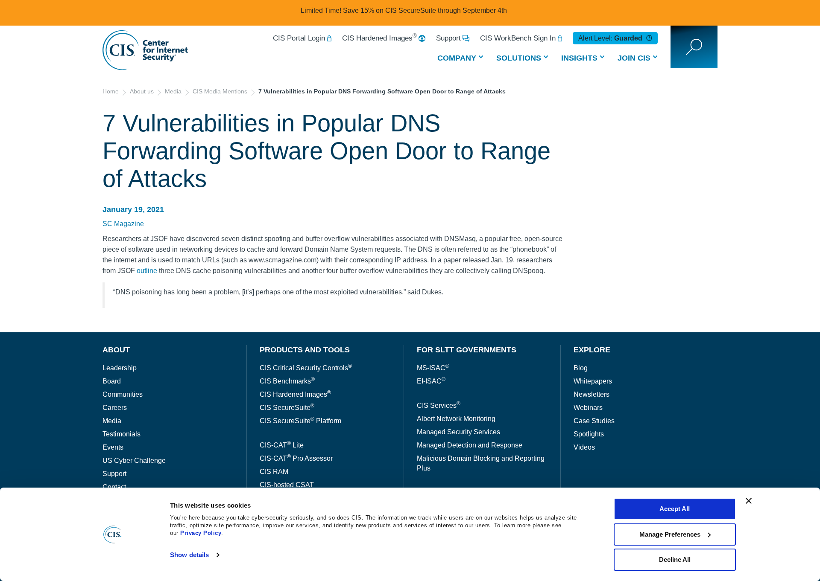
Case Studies (594, 420)
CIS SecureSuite (287, 407)
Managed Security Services (458, 432)
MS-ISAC (433, 368)
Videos (584, 447)
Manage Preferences (669, 534)
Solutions (518, 58)
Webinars (588, 407)
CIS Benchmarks (287, 381)
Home (110, 91)
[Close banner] (749, 501)
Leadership (119, 368)
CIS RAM (274, 471)
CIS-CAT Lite (282, 445)
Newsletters (591, 394)
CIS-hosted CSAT (287, 484)
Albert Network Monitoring (456, 418)
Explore (592, 350)
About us (142, 91)
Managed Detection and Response (469, 445)
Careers (114, 407)
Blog (581, 368)
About (116, 350)
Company (456, 58)
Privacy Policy (200, 533)
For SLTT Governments (466, 350)
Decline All (675, 559)
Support (448, 38)
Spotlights (589, 434)
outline (147, 270)
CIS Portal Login (299, 38)
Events (112, 447)
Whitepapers (593, 381)
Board (111, 381)
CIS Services (438, 405)
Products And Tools (305, 350)
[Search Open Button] (694, 47)
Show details (189, 554)
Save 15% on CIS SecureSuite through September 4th (425, 10)
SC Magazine (123, 223)
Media (173, 91)
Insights (579, 58)
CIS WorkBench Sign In (518, 38)
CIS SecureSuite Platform (300, 420)
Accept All (674, 508)
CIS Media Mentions (220, 91)
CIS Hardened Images (379, 38)
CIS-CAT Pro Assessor (296, 458)
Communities (122, 394)
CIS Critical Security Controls (306, 368)
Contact (114, 487)
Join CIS (634, 58)
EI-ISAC (431, 381)
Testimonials (121, 434)
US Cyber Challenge (134, 460)
